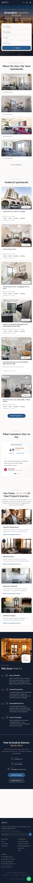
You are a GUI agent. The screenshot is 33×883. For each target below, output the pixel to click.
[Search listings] (23, 2)
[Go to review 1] (13, 475)
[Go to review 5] (19, 475)
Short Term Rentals (23, 841)
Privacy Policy (6, 875)
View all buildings (16, 165)
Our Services (22, 839)
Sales (19, 850)
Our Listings (4, 844)
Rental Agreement (25, 875)
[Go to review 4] (18, 475)
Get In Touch (15, 782)
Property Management (24, 846)
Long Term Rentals (23, 844)
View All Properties (15, 416)
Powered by (16, 879)
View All (10, 453)
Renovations (21, 848)
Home (3, 841)
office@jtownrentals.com (9, 863)
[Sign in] (27, 2)
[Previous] (11, 476)
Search (18, 48)
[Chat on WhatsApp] (29, 879)
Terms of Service (15, 875)
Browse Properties (16, 777)
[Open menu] (30, 2)
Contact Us (4, 846)
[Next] (21, 476)
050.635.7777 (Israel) (9, 859)
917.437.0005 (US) (8, 861)
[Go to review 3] (16, 475)
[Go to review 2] (14, 475)
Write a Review (20, 453)
